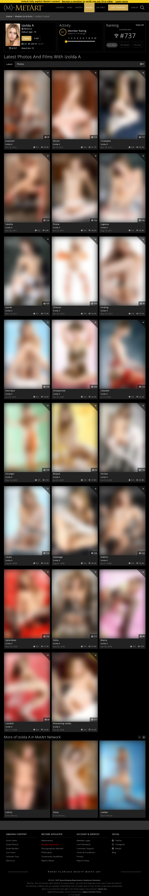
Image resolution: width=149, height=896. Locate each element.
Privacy (80, 856)
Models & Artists (23, 16)
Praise (56, 224)
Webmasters (47, 840)
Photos (20, 64)
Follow (26, 38)
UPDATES (60, 7)
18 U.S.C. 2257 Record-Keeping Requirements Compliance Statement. (74, 880)
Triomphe (106, 141)
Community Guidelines (52, 856)
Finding (105, 307)
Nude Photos (12, 844)
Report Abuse (47, 860)
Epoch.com (103, 889)
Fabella (9, 224)
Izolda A (8, 144)
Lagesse (105, 224)
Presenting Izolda (62, 723)
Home (9, 16)
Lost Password (83, 844)
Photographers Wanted (52, 848)
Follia (56, 640)
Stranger (9, 473)
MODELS (89, 7)
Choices (57, 307)
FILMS (69, 7)
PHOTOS (79, 7)
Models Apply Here (50, 844)
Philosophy (46, 852)
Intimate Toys (12, 856)
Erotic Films (11, 840)
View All (140, 25)
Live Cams (11, 852)
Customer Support (85, 848)
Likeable (105, 390)
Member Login (83, 840)
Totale (8, 557)
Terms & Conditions (86, 852)
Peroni (56, 141)
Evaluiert (10, 141)
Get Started (118, 7)
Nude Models (12, 848)
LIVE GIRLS (100, 7)
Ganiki (8, 307)
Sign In (134, 7)
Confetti (9, 723)
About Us (10, 860)
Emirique (10, 390)
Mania (104, 640)
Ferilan (104, 473)
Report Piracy (83, 860)
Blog (114, 852)
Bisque (56, 473)
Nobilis (104, 557)
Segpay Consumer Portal (92, 892)
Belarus (28, 28)
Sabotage (58, 557)
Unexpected (59, 390)
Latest (9, 64)
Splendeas (10, 640)
